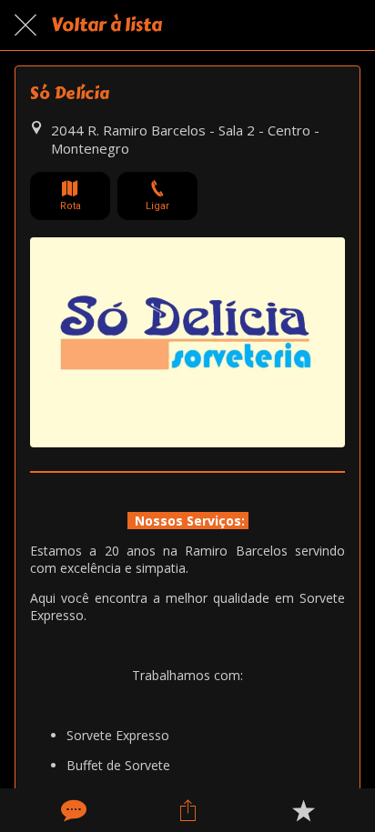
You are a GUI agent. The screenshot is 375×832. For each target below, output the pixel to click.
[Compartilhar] (187, 810)
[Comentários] (72, 810)
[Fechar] (25, 25)
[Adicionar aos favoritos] (303, 810)
